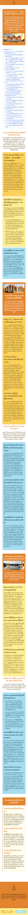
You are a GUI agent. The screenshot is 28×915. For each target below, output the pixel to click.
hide (11, 49)
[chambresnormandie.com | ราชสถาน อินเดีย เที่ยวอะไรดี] (14, 2)
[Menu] (2, 2)
